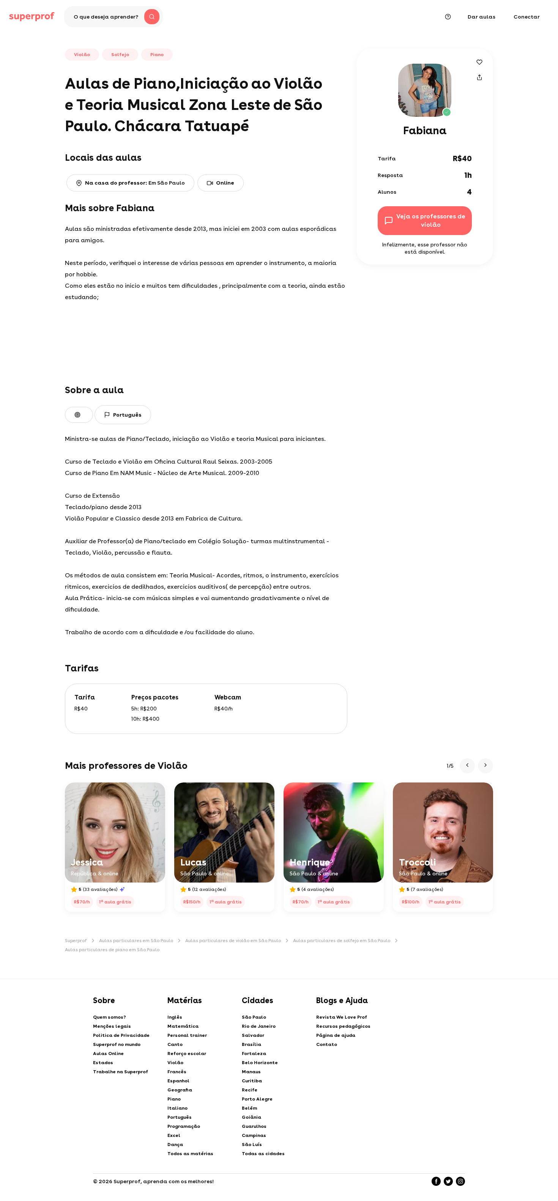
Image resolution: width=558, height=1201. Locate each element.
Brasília (251, 1044)
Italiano (177, 1108)
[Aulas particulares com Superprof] (32, 16)
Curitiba (252, 1080)
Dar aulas (481, 17)
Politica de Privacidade (121, 1035)
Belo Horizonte (260, 1062)
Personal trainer (187, 1035)
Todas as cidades (263, 1153)
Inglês (174, 1017)
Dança (175, 1144)
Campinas (254, 1135)
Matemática (183, 1026)
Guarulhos (254, 1126)
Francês (176, 1071)
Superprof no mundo (116, 1044)
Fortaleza (254, 1053)
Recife (249, 1090)
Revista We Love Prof (341, 1017)
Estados (103, 1062)
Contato (326, 1044)
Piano (174, 1099)
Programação (183, 1126)
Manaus (251, 1071)
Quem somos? (109, 1017)
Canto (175, 1044)
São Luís (252, 1144)
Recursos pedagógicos (343, 1026)
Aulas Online (108, 1053)
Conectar (527, 17)
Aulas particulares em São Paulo (136, 940)
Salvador (253, 1035)
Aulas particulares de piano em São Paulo (112, 949)
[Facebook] (436, 1181)
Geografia (179, 1090)
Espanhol (178, 1080)
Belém (249, 1108)
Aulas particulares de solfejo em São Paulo (341, 940)
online (225, 183)
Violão (175, 1062)
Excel (173, 1135)
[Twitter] (448, 1181)
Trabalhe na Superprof (120, 1071)
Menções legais (112, 1026)
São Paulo (254, 1017)
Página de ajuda (335, 1035)
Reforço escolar (186, 1053)
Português (179, 1117)
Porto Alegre (257, 1099)
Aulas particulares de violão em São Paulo (233, 940)
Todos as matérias (190, 1153)
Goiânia (251, 1117)
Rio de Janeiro (259, 1026)
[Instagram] (460, 1181)
